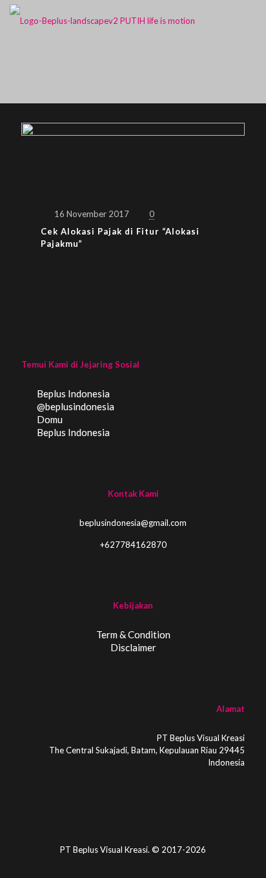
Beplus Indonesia (72, 393)
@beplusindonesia (74, 406)
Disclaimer (133, 647)
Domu (49, 419)
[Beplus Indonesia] (102, 19)
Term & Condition (133, 634)
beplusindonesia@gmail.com (133, 522)
